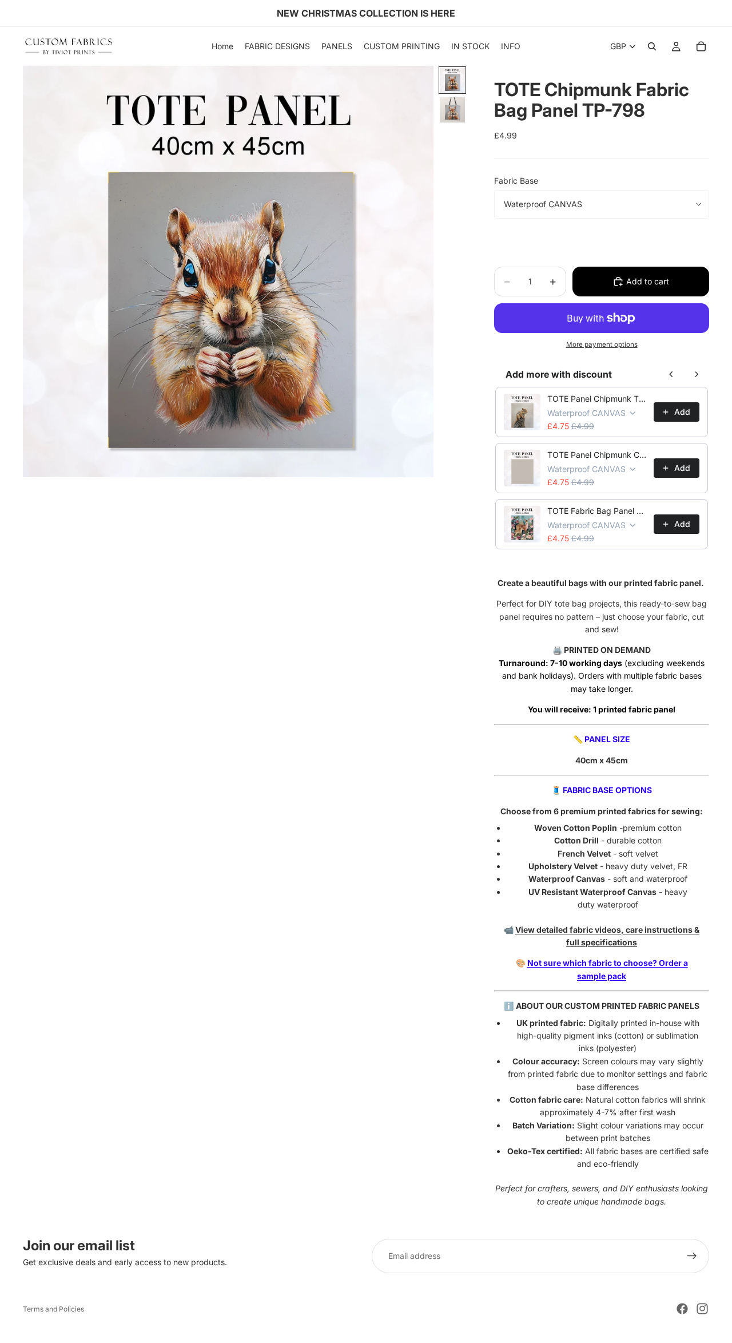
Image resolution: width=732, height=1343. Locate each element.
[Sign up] (692, 1256)
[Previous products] (671, 374)
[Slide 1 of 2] (452, 80)
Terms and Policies (53, 1309)
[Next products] (696, 374)
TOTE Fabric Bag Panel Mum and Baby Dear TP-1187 (597, 511)
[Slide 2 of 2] (452, 109)
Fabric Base (516, 180)
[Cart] (701, 46)
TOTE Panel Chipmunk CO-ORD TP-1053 (597, 454)
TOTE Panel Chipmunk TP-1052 (597, 398)
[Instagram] (702, 1309)
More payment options (602, 344)
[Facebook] (682, 1309)
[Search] (652, 46)
